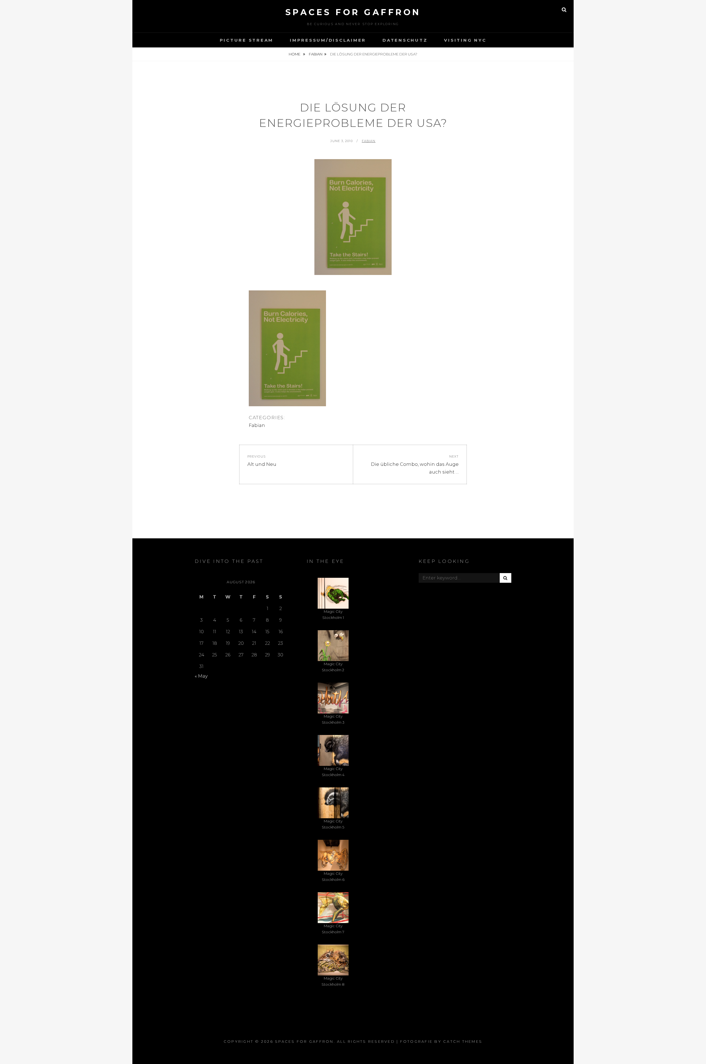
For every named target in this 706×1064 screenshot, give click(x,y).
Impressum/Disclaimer (328, 40)
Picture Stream (247, 40)
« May (201, 676)
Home (295, 54)
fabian (369, 141)
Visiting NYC (465, 40)
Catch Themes (462, 1041)
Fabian (315, 54)
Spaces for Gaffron (353, 12)
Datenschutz (405, 40)
